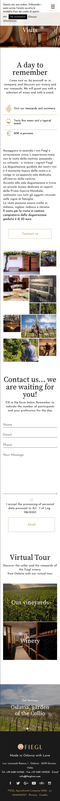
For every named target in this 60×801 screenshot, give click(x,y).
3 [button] (33, 729)
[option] (30, 707)
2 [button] (30, 729)
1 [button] (28, 729)
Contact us (30, 233)
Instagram (49, 783)
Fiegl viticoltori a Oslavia (30, 747)
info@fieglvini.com (30, 776)
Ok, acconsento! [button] (17, 17)
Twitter (18, 783)
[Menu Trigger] (53, 6)
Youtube (34, 783)
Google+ (26, 783)
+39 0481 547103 (15, 772)
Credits (43, 795)
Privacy (33, 795)
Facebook (10, 783)
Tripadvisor (41, 783)
